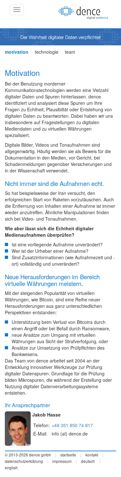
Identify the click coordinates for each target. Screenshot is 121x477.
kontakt (92, 454)
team (70, 52)
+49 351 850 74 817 (72, 425)
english (11, 467)
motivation (16, 52)
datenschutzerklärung (24, 461)
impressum (62, 461)
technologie (46, 52)
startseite (68, 454)
